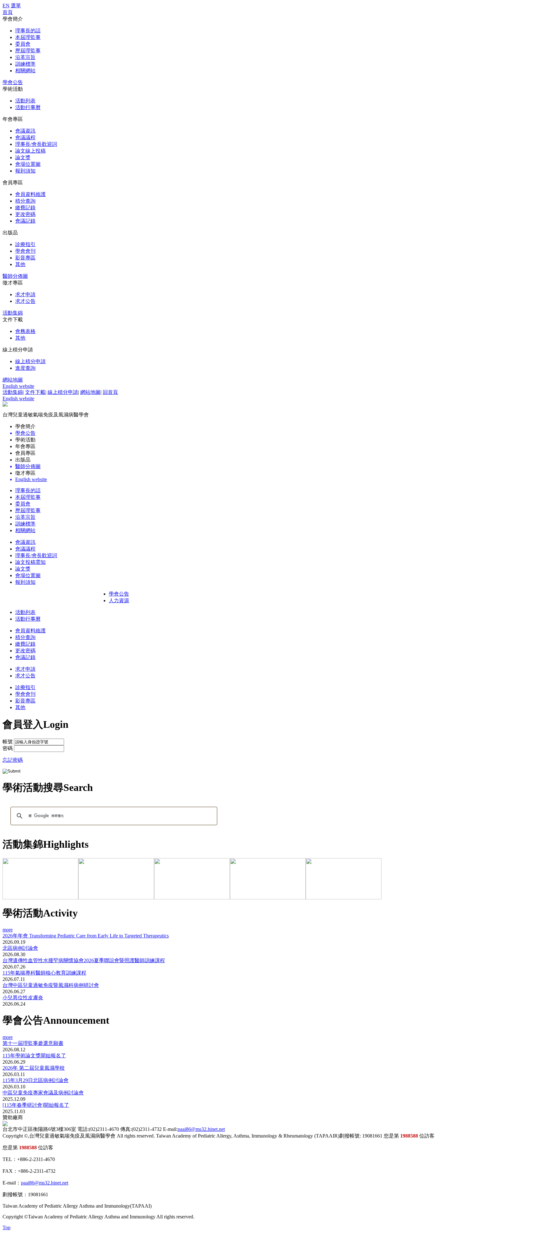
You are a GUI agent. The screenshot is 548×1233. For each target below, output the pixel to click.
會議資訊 (25, 131)
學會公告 (13, 82)
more (8, 929)
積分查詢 (25, 201)
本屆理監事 (28, 37)
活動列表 (25, 100)
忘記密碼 (13, 760)
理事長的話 (28, 30)
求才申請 (25, 294)
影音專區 (25, 257)
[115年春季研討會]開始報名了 (36, 1105)
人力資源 (119, 600)
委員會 (22, 44)
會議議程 (25, 137)
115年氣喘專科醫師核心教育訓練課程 (44, 972)
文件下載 (35, 392)
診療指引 (25, 244)
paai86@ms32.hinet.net (201, 1129)
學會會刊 (25, 251)
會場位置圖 (28, 164)
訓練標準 (25, 64)
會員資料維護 (30, 194)
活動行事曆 (28, 107)
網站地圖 (13, 379)
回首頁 (110, 392)
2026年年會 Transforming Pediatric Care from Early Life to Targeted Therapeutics (86, 935)
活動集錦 (13, 313)
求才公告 (25, 301)
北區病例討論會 (20, 948)
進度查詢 (25, 368)
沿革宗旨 (25, 57)
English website (18, 386)
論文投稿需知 (30, 562)
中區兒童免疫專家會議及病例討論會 (43, 1092)
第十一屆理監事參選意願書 (33, 1043)
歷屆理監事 (28, 50)
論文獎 (22, 157)
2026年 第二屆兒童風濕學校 (34, 1068)
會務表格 (25, 331)
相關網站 (25, 70)
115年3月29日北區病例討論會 (35, 1080)
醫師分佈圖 (15, 276)
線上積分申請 (30, 361)
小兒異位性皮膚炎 (23, 997)
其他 (20, 264)
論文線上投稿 (30, 150)
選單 (16, 5)
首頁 (8, 12)
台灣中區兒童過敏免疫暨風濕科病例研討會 (51, 985)
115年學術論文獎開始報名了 (34, 1055)
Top (6, 1227)
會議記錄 (25, 221)
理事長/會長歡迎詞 (36, 144)
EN (6, 5)
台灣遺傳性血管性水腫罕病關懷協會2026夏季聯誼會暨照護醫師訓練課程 (84, 960)
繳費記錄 (25, 207)
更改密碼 (25, 214)
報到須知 (25, 170)
